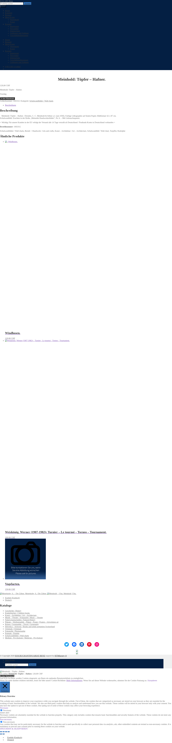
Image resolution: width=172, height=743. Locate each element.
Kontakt (8, 24)
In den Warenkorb (7, 98)
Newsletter (14, 29)
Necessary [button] (4, 708)
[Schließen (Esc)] (9, 731)
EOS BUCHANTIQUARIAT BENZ (30, 656)
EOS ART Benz (6, 1)
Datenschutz (15, 31)
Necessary (7, 710)
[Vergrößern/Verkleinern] (1, 731)
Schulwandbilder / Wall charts (41, 101)
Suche (7, 662)
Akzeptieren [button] (152, 680)
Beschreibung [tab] (10, 105)
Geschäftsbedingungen (19, 35)
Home (7, 11)
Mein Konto (10, 17)
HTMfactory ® (61, 656)
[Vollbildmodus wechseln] (4, 731)
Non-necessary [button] (6, 719)
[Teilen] (6, 731)
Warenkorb (14, 20)
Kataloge (8, 13)
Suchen (27, 4)
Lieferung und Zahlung (19, 33)
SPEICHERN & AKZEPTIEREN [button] (14, 729)
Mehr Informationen (74, 680)
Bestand (8, 15)
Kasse (12, 22)
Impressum (14, 26)
